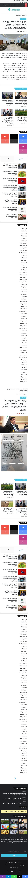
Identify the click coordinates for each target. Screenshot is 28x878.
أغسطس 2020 (22, 357)
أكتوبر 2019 (23, 381)
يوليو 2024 (23, 284)
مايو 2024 (23, 289)
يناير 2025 (23, 269)
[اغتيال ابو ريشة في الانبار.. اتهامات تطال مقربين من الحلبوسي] (22, 202)
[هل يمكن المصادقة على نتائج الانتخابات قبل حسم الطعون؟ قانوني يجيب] (22, 188)
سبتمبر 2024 (23, 279)
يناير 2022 (23, 318)
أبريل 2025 (23, 262)
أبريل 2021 (23, 338)
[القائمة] (26, 10)
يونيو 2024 (23, 287)
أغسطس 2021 (22, 328)
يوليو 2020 (23, 359)
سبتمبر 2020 (23, 355)
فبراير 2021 (23, 342)
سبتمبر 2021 (23, 325)
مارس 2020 (23, 369)
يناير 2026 (23, 240)
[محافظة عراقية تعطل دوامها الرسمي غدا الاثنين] (22, 181)
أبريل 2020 (23, 367)
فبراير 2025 (23, 267)
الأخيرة (7, 159)
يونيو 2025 (23, 257)
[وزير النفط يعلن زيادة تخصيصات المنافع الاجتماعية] (22, 210)
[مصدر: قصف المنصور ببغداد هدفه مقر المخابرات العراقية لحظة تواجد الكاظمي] (22, 166)
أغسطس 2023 (22, 311)
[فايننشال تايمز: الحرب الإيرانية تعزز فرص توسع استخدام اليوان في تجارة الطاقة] (14, 826)
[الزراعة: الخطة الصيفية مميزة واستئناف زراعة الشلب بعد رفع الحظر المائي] (21, 112)
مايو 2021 (23, 335)
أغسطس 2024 (22, 282)
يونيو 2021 (23, 333)
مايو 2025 (23, 260)
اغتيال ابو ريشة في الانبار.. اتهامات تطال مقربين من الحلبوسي (11, 201)
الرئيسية (23, 15)
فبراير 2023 (23, 316)
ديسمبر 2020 (23, 347)
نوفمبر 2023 (23, 304)
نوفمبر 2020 (23, 350)
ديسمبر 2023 (23, 301)
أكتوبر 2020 (23, 352)
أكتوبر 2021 (23, 323)
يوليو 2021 (23, 330)
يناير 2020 (23, 374)
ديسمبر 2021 (23, 321)
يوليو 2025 (23, 255)
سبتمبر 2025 (23, 250)
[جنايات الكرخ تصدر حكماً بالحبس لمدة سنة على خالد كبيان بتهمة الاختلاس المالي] (21, 95)
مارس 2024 (23, 294)
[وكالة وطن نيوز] (14, 10)
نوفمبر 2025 (23, 245)
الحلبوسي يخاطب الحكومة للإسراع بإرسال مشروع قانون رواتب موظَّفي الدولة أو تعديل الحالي (7, 120)
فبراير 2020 (23, 372)
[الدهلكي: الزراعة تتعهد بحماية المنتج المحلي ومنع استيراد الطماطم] (23, 832)
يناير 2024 (23, 299)
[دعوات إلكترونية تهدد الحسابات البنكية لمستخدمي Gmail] (5, 826)
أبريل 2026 (23, 233)
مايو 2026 (23, 231)
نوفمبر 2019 (23, 379)
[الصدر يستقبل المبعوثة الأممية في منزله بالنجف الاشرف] (22, 195)
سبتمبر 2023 (23, 308)
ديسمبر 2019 (23, 376)
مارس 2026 (23, 235)
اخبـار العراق (18, 15)
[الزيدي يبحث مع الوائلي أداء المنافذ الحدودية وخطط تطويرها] (7, 95)
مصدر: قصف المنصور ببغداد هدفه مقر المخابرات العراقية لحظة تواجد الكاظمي (10, 165)
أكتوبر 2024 (23, 277)
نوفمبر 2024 (23, 274)
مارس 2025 (23, 265)
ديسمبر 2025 (23, 243)
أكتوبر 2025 (23, 248)
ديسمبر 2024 (23, 272)
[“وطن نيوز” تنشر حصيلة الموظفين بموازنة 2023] (22, 217)
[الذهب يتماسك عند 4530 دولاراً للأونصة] (5, 832)
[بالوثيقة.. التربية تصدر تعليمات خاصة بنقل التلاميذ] (22, 174)
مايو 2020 (23, 364)
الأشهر (21, 159)
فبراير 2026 (23, 238)
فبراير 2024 (23, 296)
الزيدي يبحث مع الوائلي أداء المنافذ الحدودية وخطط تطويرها (7, 102)
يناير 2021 (24, 345)
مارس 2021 (23, 340)
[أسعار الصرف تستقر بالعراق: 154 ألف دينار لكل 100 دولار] (14, 832)
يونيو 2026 (23, 228)
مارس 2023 (23, 313)
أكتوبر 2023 (23, 306)
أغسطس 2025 (22, 252)
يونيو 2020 (23, 362)
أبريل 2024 (23, 291)
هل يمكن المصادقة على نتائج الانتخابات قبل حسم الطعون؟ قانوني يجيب (10, 187)
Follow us (23, 807)
